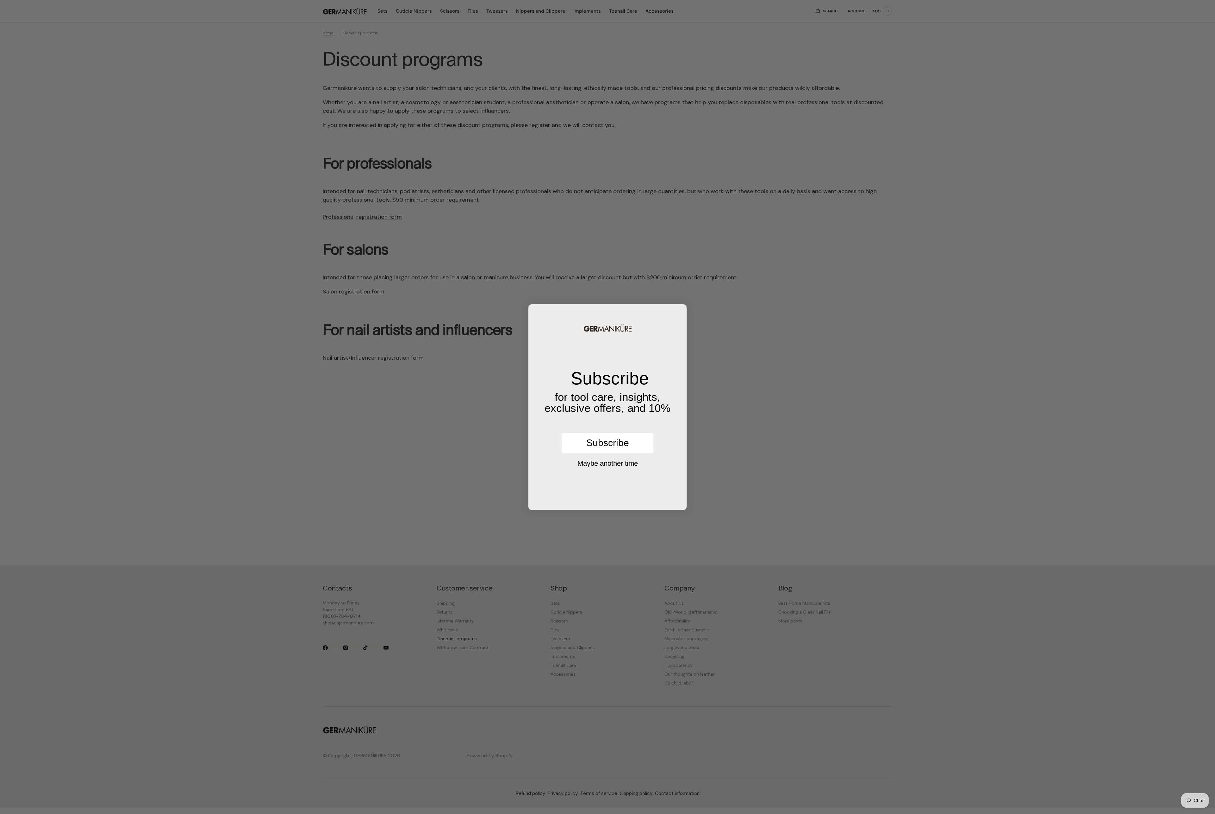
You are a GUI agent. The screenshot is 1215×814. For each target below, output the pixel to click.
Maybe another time (607, 463)
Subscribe (607, 443)
